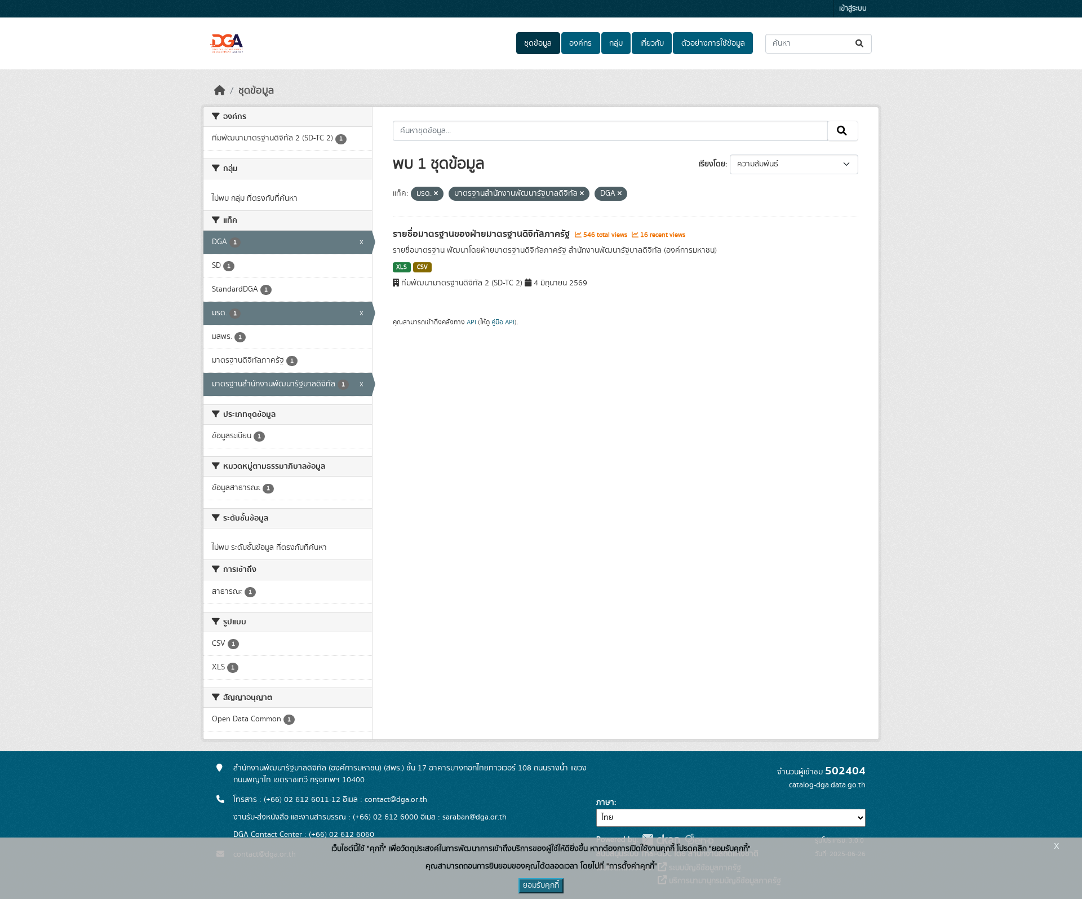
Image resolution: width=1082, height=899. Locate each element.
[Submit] (860, 44)
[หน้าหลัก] (219, 90)
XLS (401, 267)
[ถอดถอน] (436, 194)
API (471, 322)
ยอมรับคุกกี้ (541, 885)
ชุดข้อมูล (538, 43)
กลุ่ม (616, 43)
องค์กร (580, 43)
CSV (422, 267)
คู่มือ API (503, 322)
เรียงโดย (712, 164)
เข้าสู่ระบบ (853, 8)
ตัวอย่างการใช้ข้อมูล (713, 43)
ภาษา (605, 802)
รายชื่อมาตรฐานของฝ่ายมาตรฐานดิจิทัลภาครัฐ (482, 234)
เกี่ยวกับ (652, 43)
